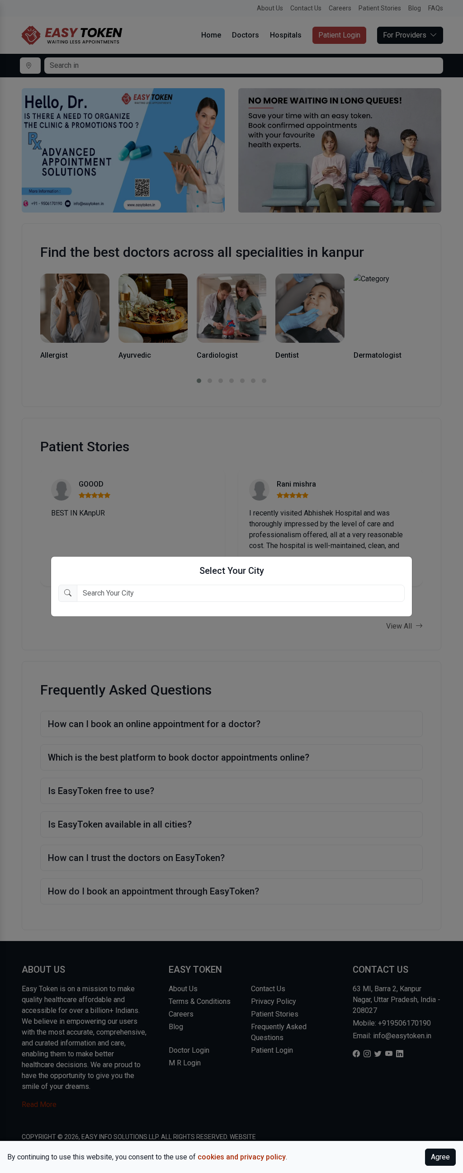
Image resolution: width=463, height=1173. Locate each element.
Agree (440, 1157)
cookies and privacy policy (242, 1157)
